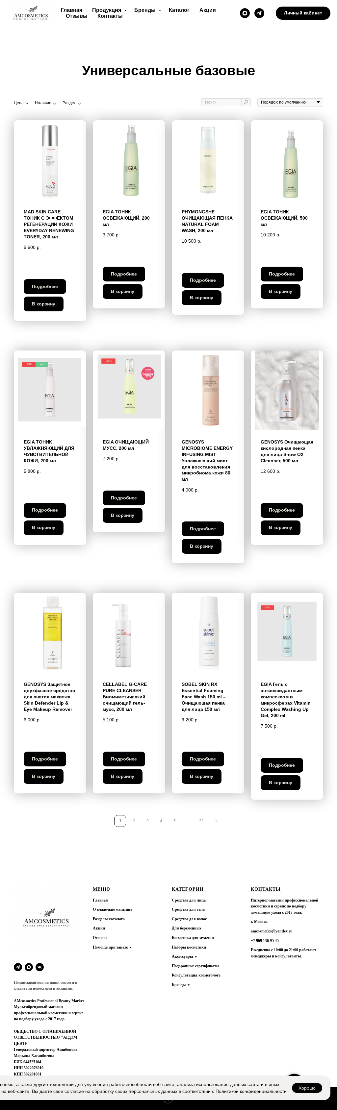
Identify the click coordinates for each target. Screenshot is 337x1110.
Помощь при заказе (110, 947)
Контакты (110, 16)
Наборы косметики (189, 947)
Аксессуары (182, 956)
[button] (245, 13)
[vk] (40, 967)
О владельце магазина (112, 909)
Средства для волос (189, 919)
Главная (71, 10)
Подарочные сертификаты (195, 966)
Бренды (145, 10)
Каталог (179, 10)
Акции (207, 10)
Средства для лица (189, 900)
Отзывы (77, 16)
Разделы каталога (109, 919)
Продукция (107, 10)
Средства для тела (188, 909)
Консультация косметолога (196, 975)
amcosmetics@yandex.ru (272, 931)
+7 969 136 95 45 (265, 940)
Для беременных (186, 928)
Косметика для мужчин (193, 937)
